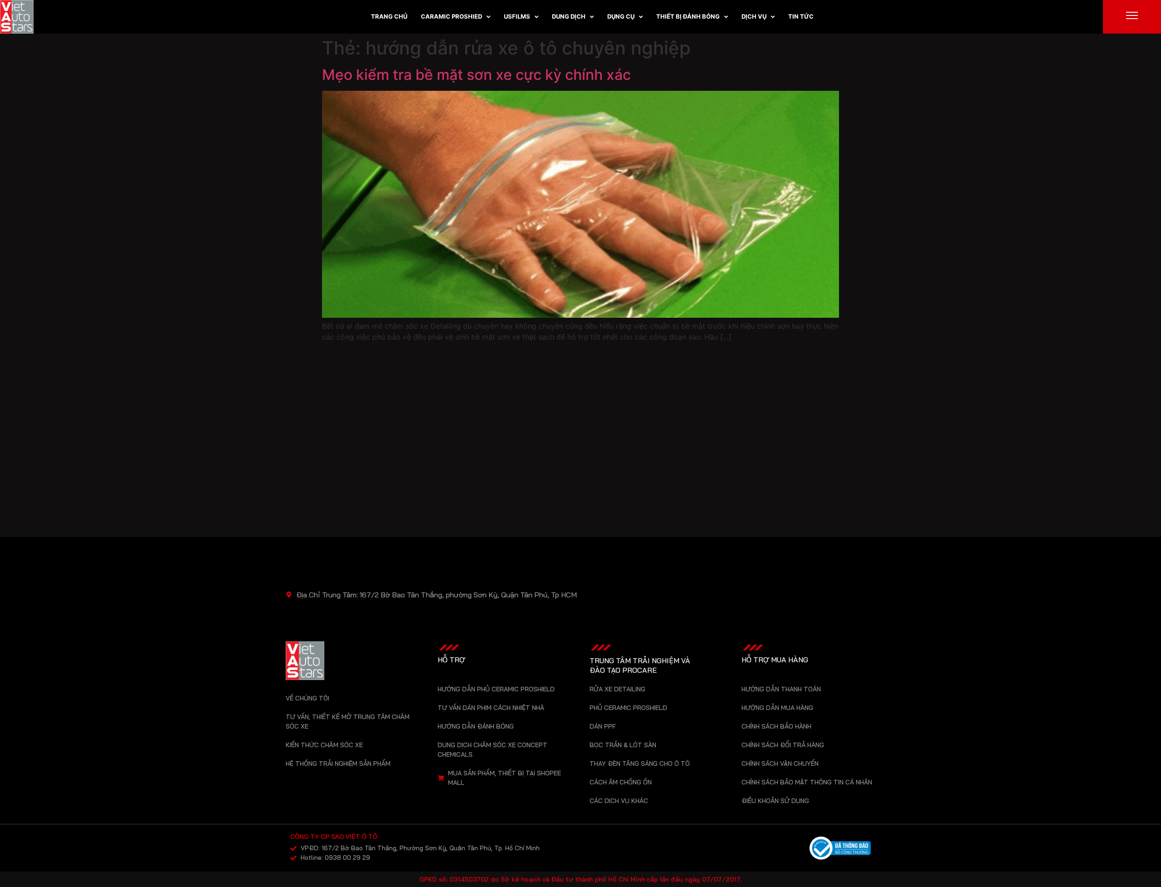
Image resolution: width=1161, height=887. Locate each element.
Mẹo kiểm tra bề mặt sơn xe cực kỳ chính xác (476, 75)
